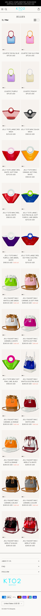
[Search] (7, 9)
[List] (38, 20)
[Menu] (2, 9)
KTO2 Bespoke (10, 609)
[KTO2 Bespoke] (20, 9)
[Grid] (35, 20)
